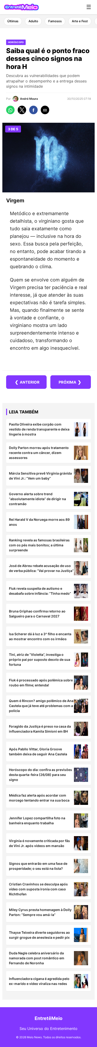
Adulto (33, 21)
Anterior (27, 382)
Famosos (55, 21)
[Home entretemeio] (21, 7)
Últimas (12, 21)
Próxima (70, 382)
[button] (10, 110)
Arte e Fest (80, 21)
